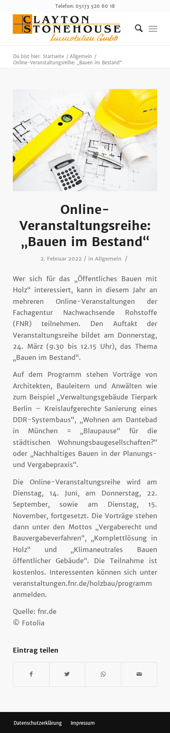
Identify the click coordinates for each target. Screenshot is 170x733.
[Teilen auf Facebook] (31, 674)
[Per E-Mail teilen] (139, 674)
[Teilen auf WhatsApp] (103, 674)
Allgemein (108, 258)
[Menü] (153, 28)
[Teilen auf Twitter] (67, 674)
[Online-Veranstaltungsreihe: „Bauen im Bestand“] (85, 140)
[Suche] (135, 28)
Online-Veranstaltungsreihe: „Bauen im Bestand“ (85, 225)
